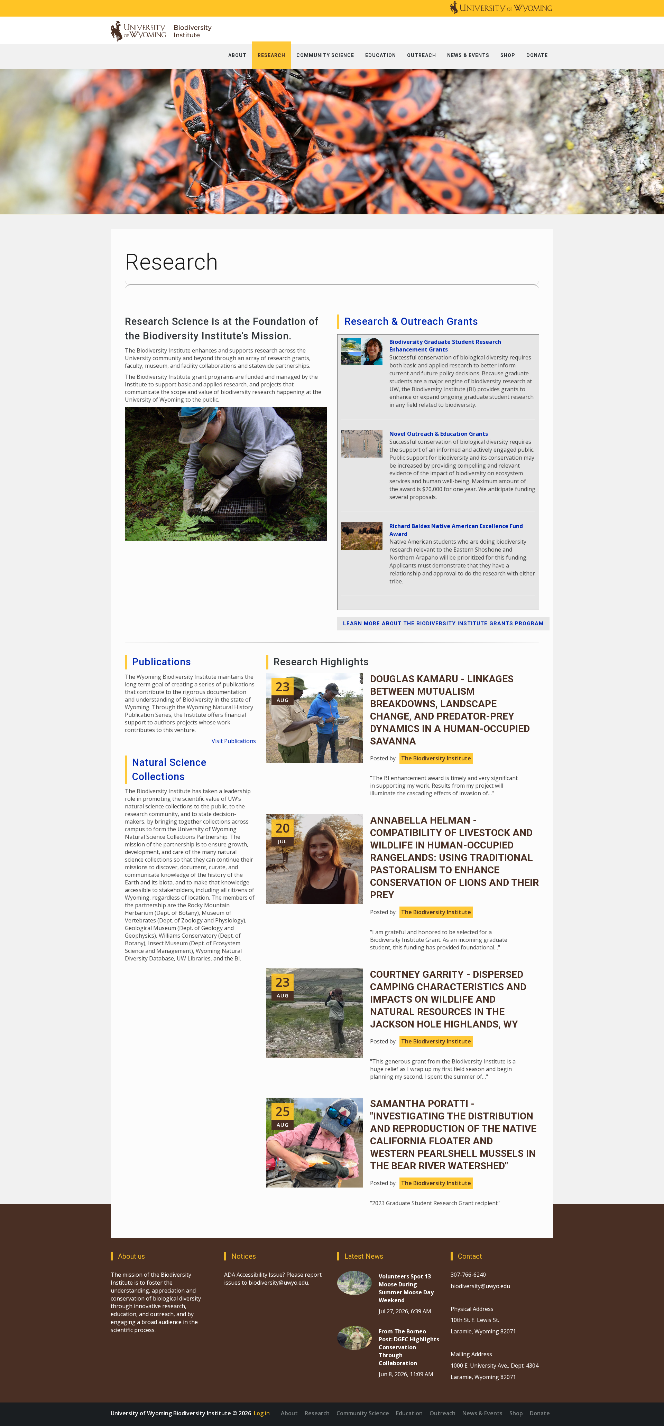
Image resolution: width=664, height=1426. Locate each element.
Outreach (442, 1413)
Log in (262, 1413)
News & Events (482, 1413)
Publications (161, 662)
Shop (516, 1413)
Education (409, 1413)
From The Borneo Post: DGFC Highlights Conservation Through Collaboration (409, 1347)
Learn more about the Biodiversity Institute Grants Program (443, 623)
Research (317, 1413)
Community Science (362, 1413)
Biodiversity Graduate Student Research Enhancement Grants (445, 346)
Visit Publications (234, 741)
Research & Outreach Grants (411, 321)
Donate (540, 1413)
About (289, 1413)
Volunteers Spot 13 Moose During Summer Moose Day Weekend (406, 1288)
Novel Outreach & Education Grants (438, 434)
